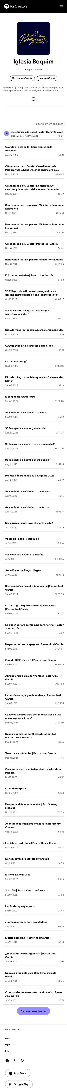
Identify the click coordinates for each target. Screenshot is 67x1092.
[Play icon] (6, 133)
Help (7, 1051)
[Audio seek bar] (33, 139)
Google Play (21, 1084)
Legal (7, 1044)
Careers (8, 1038)
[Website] (33, 99)
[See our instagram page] (23, 1061)
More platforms (47, 78)
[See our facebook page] (7, 1061)
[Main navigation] (61, 7)
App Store (20, 1073)
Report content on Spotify (49, 124)
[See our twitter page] (15, 1061)
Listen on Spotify (24, 78)
